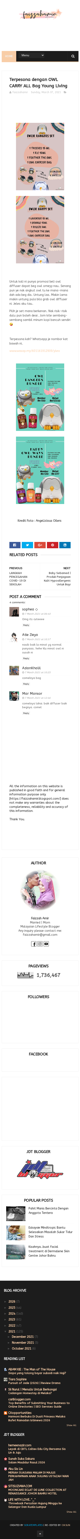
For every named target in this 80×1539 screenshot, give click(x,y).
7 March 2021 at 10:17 (38, 639)
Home (9, 56)
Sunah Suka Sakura (21, 1459)
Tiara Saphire (17, 1379)
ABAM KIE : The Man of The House (31, 1369)
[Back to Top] (40, 1534)
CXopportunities (20, 1413)
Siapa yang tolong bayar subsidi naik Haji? (37, 1373)
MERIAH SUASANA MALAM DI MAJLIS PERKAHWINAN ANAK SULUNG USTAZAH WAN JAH (38, 1476)
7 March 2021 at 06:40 (38, 614)
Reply (26, 625)
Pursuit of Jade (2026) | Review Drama (34, 1383)
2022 (12, 1325)
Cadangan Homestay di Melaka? (30, 1393)
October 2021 (22, 1348)
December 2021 (23, 1337)
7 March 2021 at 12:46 (38, 698)
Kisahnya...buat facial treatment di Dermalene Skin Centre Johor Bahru (49, 1251)
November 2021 (23, 1343)
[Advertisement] (38, 1105)
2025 (12, 1308)
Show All (71, 1425)
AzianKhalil (31, 668)
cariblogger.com (19, 1399)
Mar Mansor (32, 694)
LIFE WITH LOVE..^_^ (22, 1499)
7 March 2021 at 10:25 (38, 672)
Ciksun (66, 1525)
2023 (12, 1319)
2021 (12, 1331)
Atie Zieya (30, 635)
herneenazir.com (19, 1445)
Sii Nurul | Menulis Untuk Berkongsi (32, 1389)
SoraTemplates (33, 1525)
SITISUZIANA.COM (20, 1486)
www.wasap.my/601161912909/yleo (34, 351)
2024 (12, 1313)
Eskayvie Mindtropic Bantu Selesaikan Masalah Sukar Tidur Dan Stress (51, 1232)
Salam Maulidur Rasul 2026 (26, 1462)
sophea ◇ (30, 609)
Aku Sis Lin (15, 1469)
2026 (12, 1301)
